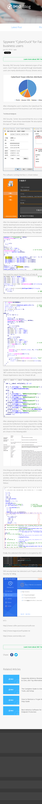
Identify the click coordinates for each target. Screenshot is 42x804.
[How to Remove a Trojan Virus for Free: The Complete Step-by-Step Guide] (11, 700)
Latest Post (16, 27)
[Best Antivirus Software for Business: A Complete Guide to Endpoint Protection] (11, 710)
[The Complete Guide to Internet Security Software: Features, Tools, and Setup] (11, 689)
